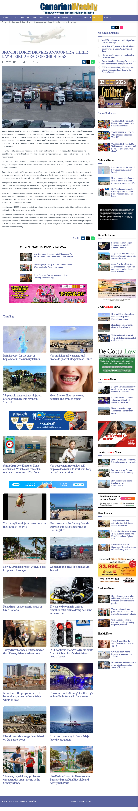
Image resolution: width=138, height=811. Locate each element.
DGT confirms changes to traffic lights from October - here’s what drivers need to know (71, 653)
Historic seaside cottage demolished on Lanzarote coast (23, 738)
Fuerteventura (65, 18)
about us (82, 801)
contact (90, 801)
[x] (88, 62)
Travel (78, 18)
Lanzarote (51, 18)
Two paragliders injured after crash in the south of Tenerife (24, 525)
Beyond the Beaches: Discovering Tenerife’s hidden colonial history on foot (123, 547)
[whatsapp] (93, 62)
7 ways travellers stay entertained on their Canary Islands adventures (23, 651)
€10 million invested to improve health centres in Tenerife (121, 654)
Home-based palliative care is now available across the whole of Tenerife (123, 665)
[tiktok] (117, 27)
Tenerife (25, 18)
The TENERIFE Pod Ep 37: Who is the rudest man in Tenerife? (122, 135)
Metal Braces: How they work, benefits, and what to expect (67, 397)
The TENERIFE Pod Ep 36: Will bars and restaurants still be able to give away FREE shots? (123, 147)
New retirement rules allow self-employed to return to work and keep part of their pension (70, 469)
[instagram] (121, 27)
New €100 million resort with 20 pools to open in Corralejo (24, 568)
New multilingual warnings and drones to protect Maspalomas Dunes (71, 357)
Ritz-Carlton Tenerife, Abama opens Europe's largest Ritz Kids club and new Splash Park (70, 780)
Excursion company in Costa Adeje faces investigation (69, 738)
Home (5, 18)
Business (97, 18)
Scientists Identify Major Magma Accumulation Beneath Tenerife (121, 245)
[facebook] (84, 62)
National (14, 18)
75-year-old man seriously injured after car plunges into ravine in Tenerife (22, 399)
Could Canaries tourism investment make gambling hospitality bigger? (122, 622)
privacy (73, 801)
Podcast (108, 18)
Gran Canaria (37, 18)
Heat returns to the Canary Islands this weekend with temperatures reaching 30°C (69, 527)
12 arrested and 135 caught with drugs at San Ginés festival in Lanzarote (71, 695)
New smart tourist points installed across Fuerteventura (121, 483)
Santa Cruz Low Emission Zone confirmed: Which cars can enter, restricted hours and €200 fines (22, 469)
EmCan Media (13, 801)
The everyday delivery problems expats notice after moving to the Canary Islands (21, 780)
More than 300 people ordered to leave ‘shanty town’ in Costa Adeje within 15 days (22, 697)
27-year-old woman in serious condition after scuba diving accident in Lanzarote (71, 610)
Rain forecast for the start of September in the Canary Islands (21, 357)
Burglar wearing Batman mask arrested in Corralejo (122, 471)
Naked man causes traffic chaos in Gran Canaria (122, 326)
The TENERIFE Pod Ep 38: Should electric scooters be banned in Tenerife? (122, 123)
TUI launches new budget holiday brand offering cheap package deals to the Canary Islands (118, 70)
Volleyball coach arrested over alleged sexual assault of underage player (123, 338)
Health (87, 18)
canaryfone (32, 801)
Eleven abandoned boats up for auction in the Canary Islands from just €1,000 (119, 62)
